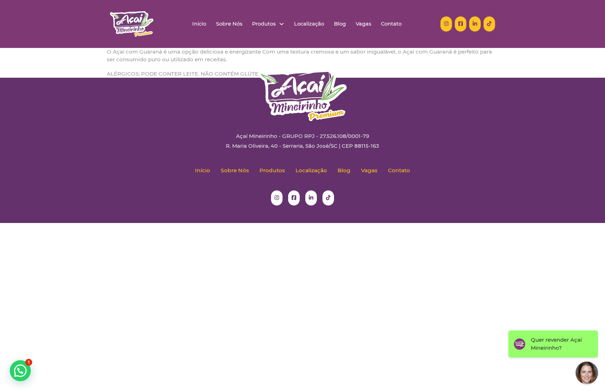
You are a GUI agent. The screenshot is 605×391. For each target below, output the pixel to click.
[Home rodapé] (302, 90)
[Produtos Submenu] (281, 24)
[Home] (131, 24)
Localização (309, 24)
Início (199, 24)
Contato (391, 24)
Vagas (363, 24)
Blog (340, 24)
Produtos (264, 24)
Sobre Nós (229, 24)
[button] (20, 370)
